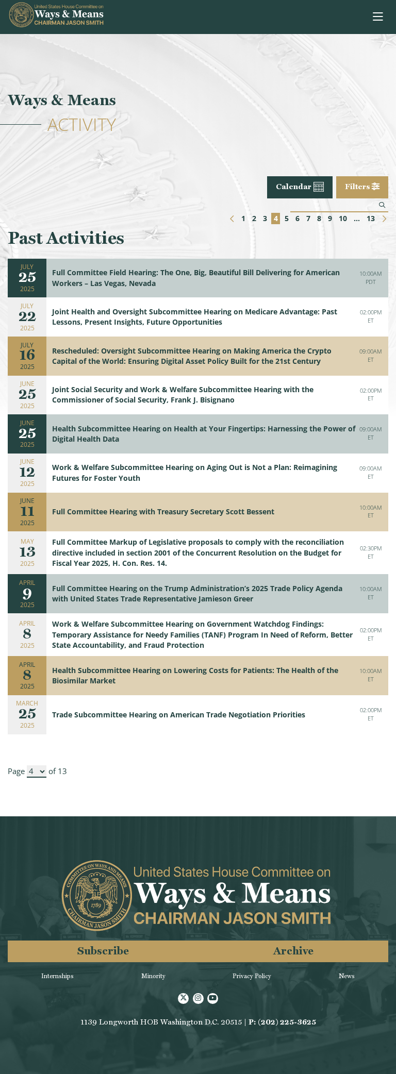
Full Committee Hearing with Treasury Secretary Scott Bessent (163, 511)
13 (371, 218)
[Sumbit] (382, 205)
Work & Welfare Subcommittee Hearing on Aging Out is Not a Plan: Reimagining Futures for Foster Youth (194, 472)
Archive (293, 950)
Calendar (293, 186)
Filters (358, 186)
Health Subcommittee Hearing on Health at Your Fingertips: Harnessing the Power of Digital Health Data (203, 434)
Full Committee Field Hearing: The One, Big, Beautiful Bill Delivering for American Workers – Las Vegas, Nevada (196, 278)
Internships (57, 976)
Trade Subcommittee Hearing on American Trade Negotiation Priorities (178, 714)
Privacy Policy (252, 976)
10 (343, 218)
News (347, 976)
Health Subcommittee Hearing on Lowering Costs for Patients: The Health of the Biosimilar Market (195, 675)
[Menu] (379, 17)
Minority (153, 976)
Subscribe (103, 950)
